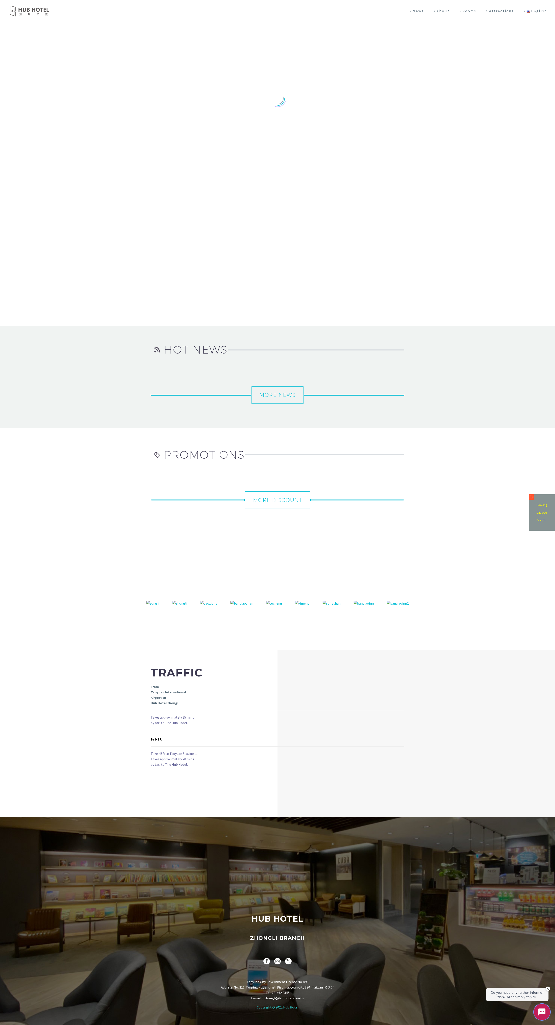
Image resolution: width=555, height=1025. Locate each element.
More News (277, 395)
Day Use (542, 512)
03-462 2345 (280, 992)
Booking (542, 505)
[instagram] (277, 961)
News (418, 11)
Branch (541, 520)
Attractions (501, 11)
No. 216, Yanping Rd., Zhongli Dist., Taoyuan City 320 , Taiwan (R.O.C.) (284, 987)
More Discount (277, 500)
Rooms (469, 11)
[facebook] (266, 961)
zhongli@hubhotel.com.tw (284, 998)
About (443, 11)
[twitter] (288, 961)
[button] (531, 497)
